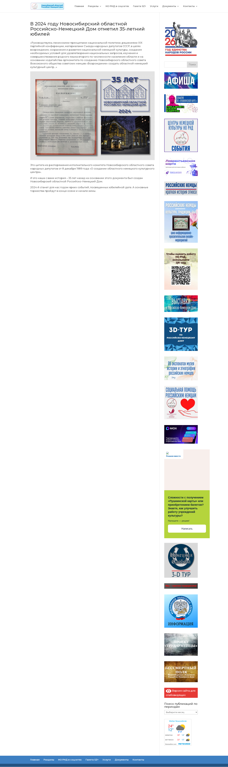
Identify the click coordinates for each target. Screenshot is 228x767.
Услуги (154, 6)
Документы (169, 6)
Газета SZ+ (139, 6)
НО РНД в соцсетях (117, 6)
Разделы (93, 6)
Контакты (189, 6)
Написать (186, 528)
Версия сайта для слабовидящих (180, 693)
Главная (79, 6)
